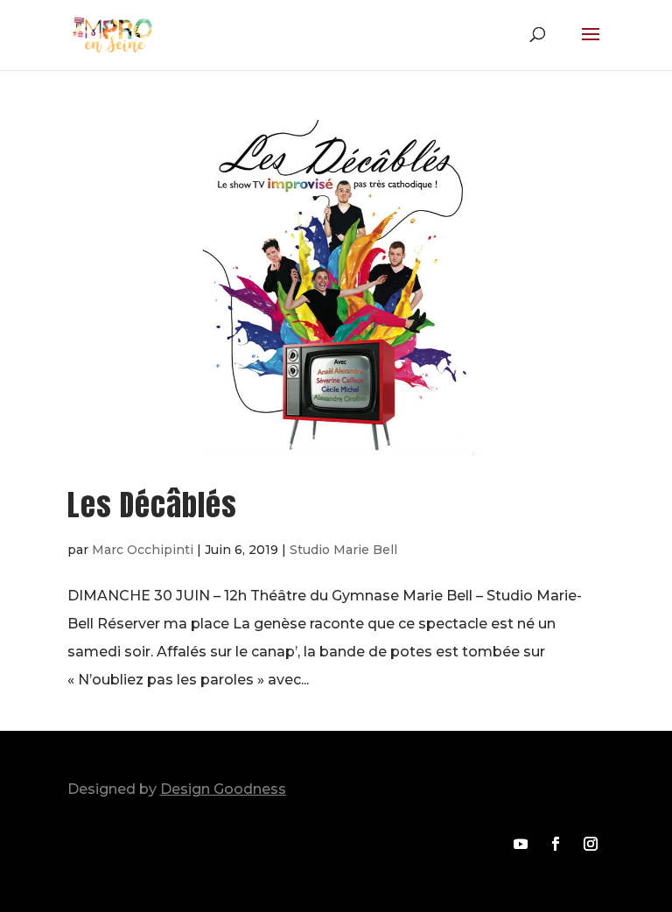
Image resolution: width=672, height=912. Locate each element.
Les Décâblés (152, 504)
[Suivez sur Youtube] (521, 844)
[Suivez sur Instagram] (591, 844)
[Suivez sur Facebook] (556, 844)
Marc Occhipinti (142, 550)
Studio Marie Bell (343, 550)
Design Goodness (223, 789)
